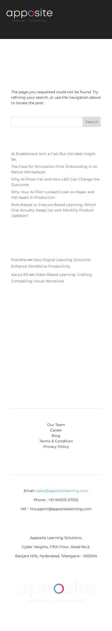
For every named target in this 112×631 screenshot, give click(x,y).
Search (91, 121)
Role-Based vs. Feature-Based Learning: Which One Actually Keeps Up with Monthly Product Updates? (53, 210)
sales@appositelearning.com (62, 490)
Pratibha (19, 259)
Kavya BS (19, 274)
